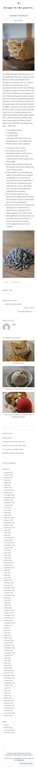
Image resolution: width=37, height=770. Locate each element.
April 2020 (7, 515)
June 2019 (7, 532)
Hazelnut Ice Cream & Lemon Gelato (14, 445)
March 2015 (8, 638)
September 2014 (9, 653)
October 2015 (8, 620)
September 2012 (9, 713)
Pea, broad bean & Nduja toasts (13, 449)
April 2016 (7, 605)
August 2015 (8, 625)
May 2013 (7, 693)
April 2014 (7, 665)
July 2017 (7, 570)
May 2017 (7, 575)
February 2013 (9, 700)
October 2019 (8, 525)
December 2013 (9, 675)
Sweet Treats (18, 20)
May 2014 (7, 663)
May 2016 (7, 603)
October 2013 (8, 680)
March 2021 (8, 487)
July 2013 (7, 688)
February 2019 (9, 537)
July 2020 (7, 507)
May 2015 (7, 633)
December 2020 (9, 495)
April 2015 (7, 635)
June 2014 (7, 660)
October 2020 (8, 500)
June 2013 (7, 690)
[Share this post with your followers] (27, 290)
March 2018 (8, 560)
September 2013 (9, 683)
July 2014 (7, 658)
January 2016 (8, 613)
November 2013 (9, 678)
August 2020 (8, 505)
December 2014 (9, 645)
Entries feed (8, 727)
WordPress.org (9, 732)
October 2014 (8, 650)
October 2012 (8, 710)
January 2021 (8, 492)
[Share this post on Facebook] (24, 290)
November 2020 (9, 497)
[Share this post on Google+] (30, 290)
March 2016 (8, 608)
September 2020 (9, 502)
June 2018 (7, 552)
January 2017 (8, 585)
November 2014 (9, 648)
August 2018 (8, 547)
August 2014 (8, 655)
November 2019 (9, 522)
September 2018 (9, 545)
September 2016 (9, 595)
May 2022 (7, 480)
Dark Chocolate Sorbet (12, 304)
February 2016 (9, 610)
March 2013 (8, 698)
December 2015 (9, 615)
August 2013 (8, 685)
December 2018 (9, 543)
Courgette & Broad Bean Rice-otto (14, 441)
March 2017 (8, 580)
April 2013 (7, 695)
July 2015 (7, 628)
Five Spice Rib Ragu (26, 311)
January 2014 (8, 673)
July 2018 (7, 550)
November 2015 (9, 618)
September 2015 (9, 623)
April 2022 (7, 482)
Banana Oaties (7, 438)
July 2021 (7, 485)
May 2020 (7, 512)
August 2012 (8, 715)
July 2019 (7, 530)
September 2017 (9, 567)
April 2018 (7, 557)
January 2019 (8, 540)
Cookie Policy (20, 760)
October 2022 (8, 475)
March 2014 (8, 668)
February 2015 (9, 640)
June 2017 (7, 573)
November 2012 (9, 708)
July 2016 (7, 598)
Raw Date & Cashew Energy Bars (13, 453)
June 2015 (7, 630)
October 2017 (8, 565)
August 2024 (8, 472)
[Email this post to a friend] (33, 290)
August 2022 (8, 477)
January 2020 (8, 520)
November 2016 (9, 590)
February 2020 (9, 517)
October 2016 (8, 593)
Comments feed (9, 730)
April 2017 (7, 578)
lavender (6, 282)
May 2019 (7, 535)
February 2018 (9, 562)
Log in (6, 725)
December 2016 (9, 588)
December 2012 (9, 705)
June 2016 (7, 600)
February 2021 (9, 490)
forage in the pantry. (18, 7)
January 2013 (8, 703)
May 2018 (7, 555)
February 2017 (9, 583)
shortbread (15, 282)
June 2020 (7, 510)
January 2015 (8, 643)
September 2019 (9, 527)
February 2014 (9, 670)
